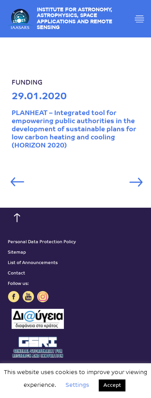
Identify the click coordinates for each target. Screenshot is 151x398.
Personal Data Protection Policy (42, 242)
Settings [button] (77, 385)
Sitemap (17, 253)
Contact (16, 273)
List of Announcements (33, 263)
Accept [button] (112, 385)
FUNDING (27, 83)
